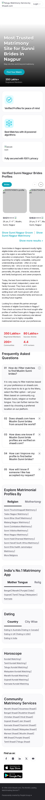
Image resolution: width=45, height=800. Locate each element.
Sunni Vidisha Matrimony (15, 530)
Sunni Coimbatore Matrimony (17, 526)
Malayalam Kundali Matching (17, 671)
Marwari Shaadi (11, 733)
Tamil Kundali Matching (14, 663)
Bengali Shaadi (11, 713)
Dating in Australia (12, 630)
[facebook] (6, 758)
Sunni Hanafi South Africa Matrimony (21, 543)
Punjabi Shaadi (22, 737)
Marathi (15, 590)
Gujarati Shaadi (11, 721)
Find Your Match (14, 72)
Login (35, 4)
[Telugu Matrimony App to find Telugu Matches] (13, 767)
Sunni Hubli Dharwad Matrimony (19, 539)
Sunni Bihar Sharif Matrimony (17, 518)
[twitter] (26, 758)
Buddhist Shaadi (26, 713)
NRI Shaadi (9, 737)
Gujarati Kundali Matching (16, 679)
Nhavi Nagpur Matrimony (15, 534)
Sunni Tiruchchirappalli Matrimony (20, 510)
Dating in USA (23, 634)
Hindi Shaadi (26, 717)
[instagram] (13, 758)
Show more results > (31, 240)
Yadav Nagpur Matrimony (15, 514)
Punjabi (24, 590)
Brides (6, 184)
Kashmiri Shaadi (27, 725)
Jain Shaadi (24, 721)
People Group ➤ (26, 795)
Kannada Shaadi (11, 725)
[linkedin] (19, 758)
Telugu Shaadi (23, 741)
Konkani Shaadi (11, 729)
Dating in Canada (30, 630)
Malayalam (31, 594)
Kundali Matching (12, 659)
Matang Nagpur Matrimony (16, 522)
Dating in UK (9, 634)
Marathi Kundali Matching (15, 675)
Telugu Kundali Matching (15, 667)
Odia (31, 590)
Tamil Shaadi (10, 741)
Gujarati (7, 594)
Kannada (8, 599)
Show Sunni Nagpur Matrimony (22, 234)
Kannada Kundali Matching (16, 684)
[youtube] (33, 758)
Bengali (7, 590)
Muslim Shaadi (26, 733)
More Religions (11, 555)
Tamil (15, 594)
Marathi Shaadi (11, 709)
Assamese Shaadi (27, 709)
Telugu (22, 594)
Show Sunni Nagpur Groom (17, 232)
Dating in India (10, 638)
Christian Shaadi (11, 717)
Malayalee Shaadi (28, 729)
